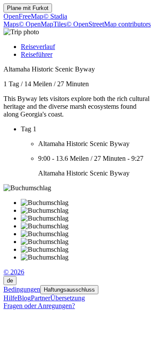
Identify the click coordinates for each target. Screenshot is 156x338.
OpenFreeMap (23, 16)
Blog (24, 298)
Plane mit (28, 8)
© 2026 (13, 272)
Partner (40, 298)
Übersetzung (67, 298)
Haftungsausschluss (69, 289)
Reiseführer (36, 54)
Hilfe (10, 298)
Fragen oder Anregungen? (39, 305)
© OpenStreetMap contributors (108, 24)
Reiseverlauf (38, 46)
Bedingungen (21, 289)
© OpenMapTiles (42, 24)
